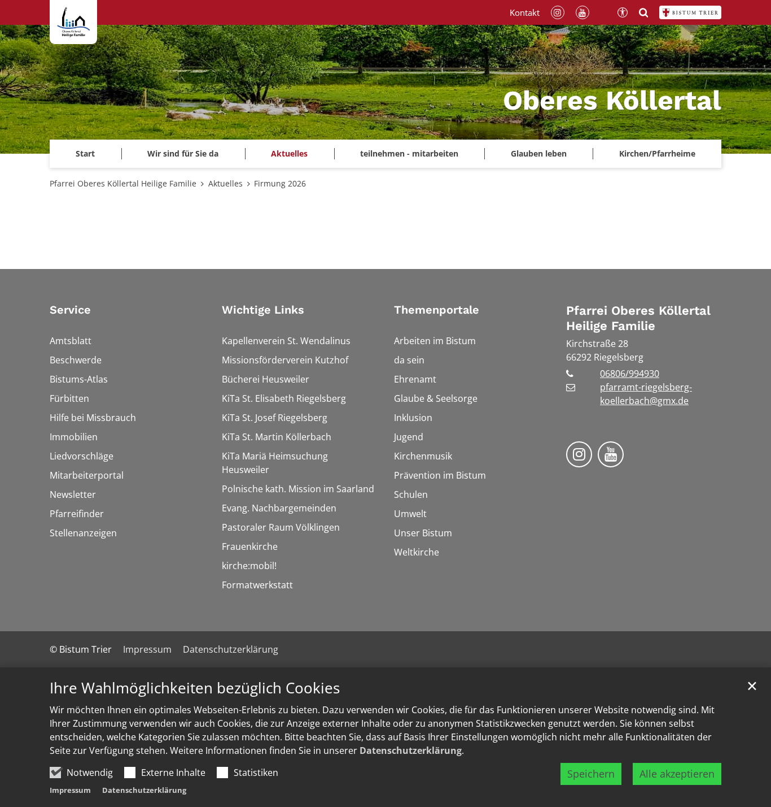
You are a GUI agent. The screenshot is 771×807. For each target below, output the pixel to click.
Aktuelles (225, 183)
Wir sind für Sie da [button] (182, 153)
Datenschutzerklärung (411, 750)
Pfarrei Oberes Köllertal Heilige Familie (123, 183)
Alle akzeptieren (677, 773)
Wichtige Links (263, 309)
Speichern (591, 773)
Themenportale (436, 309)
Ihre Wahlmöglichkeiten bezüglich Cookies (195, 688)
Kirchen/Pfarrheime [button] (657, 153)
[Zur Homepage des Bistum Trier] (690, 12)
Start (85, 153)
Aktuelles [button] (289, 153)
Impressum (70, 790)
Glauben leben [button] (539, 153)
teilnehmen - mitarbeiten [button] (409, 153)
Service (70, 309)
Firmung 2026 (280, 183)
